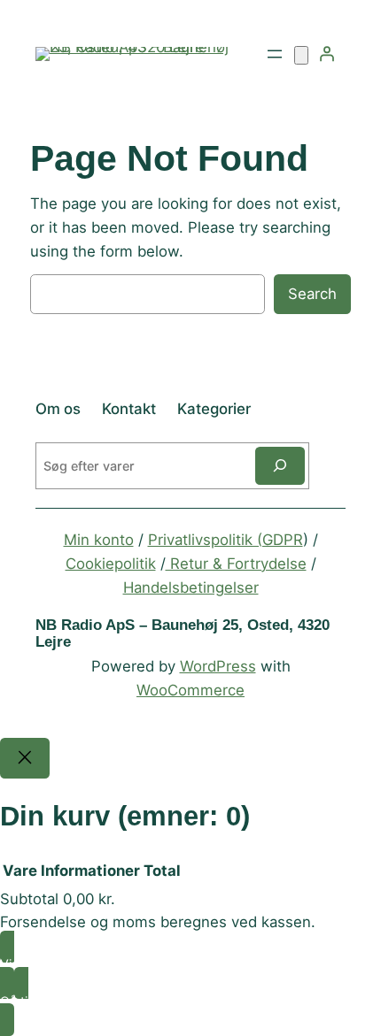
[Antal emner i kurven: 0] (301, 55)
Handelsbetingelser (191, 587)
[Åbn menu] (274, 54)
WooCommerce (190, 690)
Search (312, 294)
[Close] (25, 758)
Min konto (99, 540)
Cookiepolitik (111, 563)
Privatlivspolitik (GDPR (225, 540)
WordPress (218, 666)
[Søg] (280, 466)
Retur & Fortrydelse (236, 563)
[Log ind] (327, 54)
